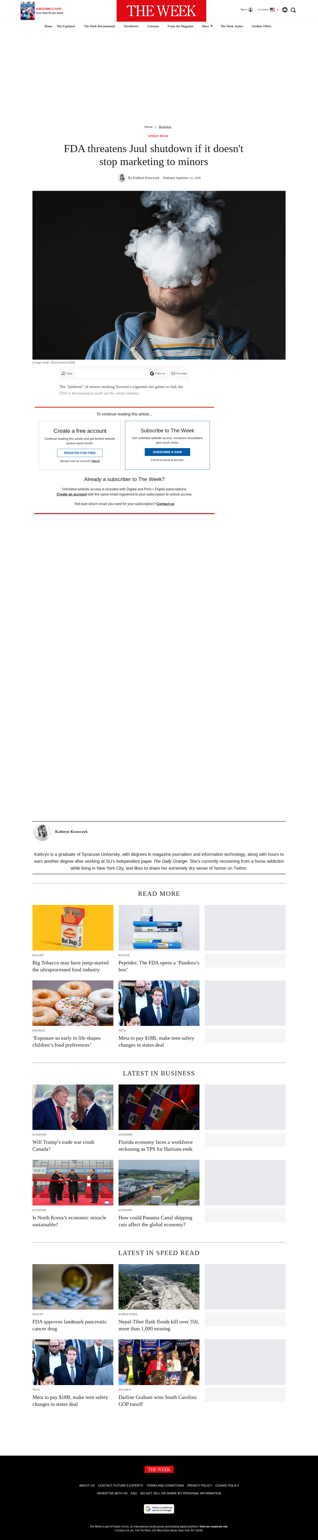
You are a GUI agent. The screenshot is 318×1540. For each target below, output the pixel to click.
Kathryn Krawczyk (146, 178)
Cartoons (153, 26)
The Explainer (66, 26)
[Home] (47, 26)
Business (165, 127)
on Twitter (237, 868)
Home (149, 127)
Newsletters (131, 26)
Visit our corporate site (213, 1526)
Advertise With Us (112, 1493)
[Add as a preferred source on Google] (159, 1509)
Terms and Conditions (165, 1485)
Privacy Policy (199, 1485)
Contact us (165, 504)
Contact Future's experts (120, 1485)
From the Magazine (180, 26)
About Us (87, 1485)
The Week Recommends (99, 26)
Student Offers (261, 26)
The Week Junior (232, 26)
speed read (158, 136)
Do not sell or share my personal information (180, 1493)
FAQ (134, 1493)
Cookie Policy (227, 1485)
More (206, 26)
